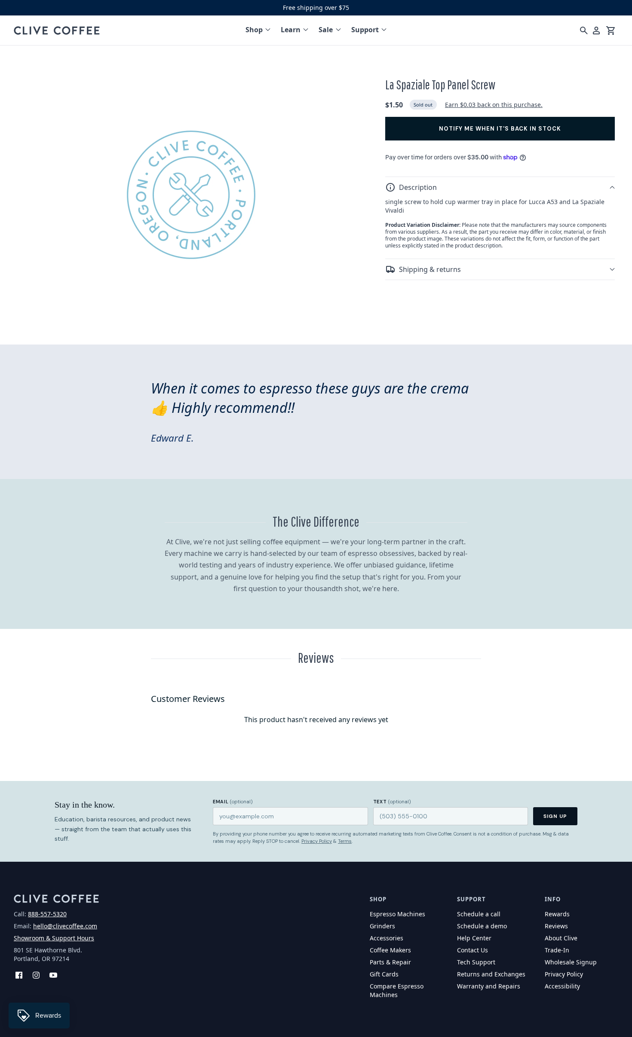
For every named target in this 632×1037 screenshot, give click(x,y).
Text (392, 802)
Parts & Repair (390, 962)
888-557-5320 (47, 914)
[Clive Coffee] (57, 30)
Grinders (382, 926)
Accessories (386, 938)
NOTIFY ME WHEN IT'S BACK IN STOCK (500, 128)
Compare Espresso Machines (396, 990)
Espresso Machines (397, 914)
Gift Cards (384, 974)
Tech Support (476, 962)
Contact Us (472, 950)
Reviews (556, 926)
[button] (500, 187)
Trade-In (557, 950)
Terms (345, 841)
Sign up (555, 816)
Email (233, 802)
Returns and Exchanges (491, 974)
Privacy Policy (316, 841)
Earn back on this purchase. (494, 105)
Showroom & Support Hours (54, 938)
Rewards (557, 914)
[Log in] (596, 30)
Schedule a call (478, 914)
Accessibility (562, 986)
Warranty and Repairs (488, 986)
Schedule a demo (482, 926)
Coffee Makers (390, 950)
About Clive (561, 938)
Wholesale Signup (571, 962)
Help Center (474, 938)
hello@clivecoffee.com (65, 926)
